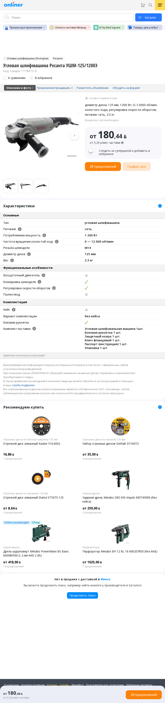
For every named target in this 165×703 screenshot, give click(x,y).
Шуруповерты (11, 547)
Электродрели (91, 493)
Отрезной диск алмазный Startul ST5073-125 (33, 497)
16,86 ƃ (8, 454)
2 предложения (12, 512)
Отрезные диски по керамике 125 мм (25, 493)
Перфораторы (91, 547)
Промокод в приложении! (26, 27)
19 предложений (13, 566)
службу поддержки (23, 385)
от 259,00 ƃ (91, 508)
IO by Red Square (110, 27)
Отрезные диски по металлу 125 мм (103, 439)
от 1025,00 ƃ (92, 562)
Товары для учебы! (145, 27)
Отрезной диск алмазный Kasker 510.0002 (31, 443)
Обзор (36, 522)
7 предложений (91, 566)
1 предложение (12, 458)
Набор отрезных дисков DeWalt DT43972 (110, 443)
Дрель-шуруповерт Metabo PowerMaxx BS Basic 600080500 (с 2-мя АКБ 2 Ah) (36, 553)
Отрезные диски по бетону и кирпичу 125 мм (30, 439)
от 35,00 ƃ (90, 454)
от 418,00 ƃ (12, 562)
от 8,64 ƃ (10, 508)
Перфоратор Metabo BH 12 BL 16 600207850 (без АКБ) (119, 551)
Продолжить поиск (82, 595)
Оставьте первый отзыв (103, 98)
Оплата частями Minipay (70, 27)
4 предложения (91, 458)
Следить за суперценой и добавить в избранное (124, 152)
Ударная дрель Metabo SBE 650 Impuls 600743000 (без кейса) (119, 499)
